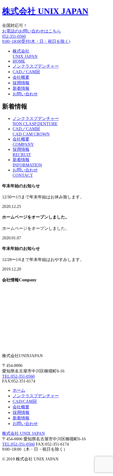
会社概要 (21, 77)
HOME (19, 61)
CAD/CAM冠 (25, 401)
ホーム (19, 390)
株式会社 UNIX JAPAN (45, 11)
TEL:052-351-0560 (18, 376)
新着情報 (21, 88)
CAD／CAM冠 (26, 71)
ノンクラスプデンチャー (36, 66)
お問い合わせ (25, 94)
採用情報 (21, 83)
